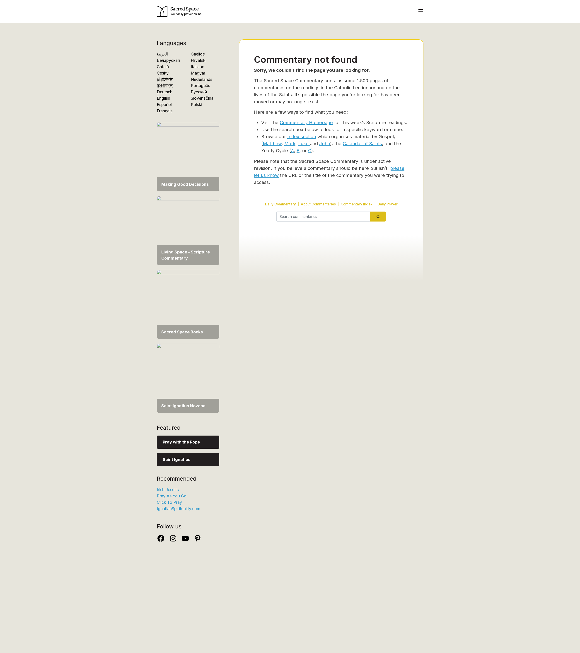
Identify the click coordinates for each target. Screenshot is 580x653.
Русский (199, 91)
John (324, 143)
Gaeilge (198, 54)
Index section (301, 136)
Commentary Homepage (306, 122)
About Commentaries (318, 204)
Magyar (198, 73)
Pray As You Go (171, 496)
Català (163, 66)
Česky (163, 73)
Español (164, 104)
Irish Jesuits (168, 489)
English (163, 98)
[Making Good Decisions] (188, 156)
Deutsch (164, 91)
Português (200, 85)
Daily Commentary (280, 204)
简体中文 (165, 79)
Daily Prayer (387, 204)
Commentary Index (356, 204)
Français (164, 110)
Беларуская (168, 60)
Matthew (272, 143)
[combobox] (323, 217)
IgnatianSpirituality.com (178, 508)
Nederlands (201, 79)
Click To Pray (169, 502)
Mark (289, 143)
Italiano (197, 66)
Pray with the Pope (181, 442)
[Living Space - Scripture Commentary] (188, 230)
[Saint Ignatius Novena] (188, 378)
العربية (162, 54)
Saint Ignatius (176, 459)
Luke (304, 143)
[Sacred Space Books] (188, 304)
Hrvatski (198, 60)
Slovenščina (202, 98)
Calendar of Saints (362, 143)
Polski (196, 104)
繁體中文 (165, 85)
